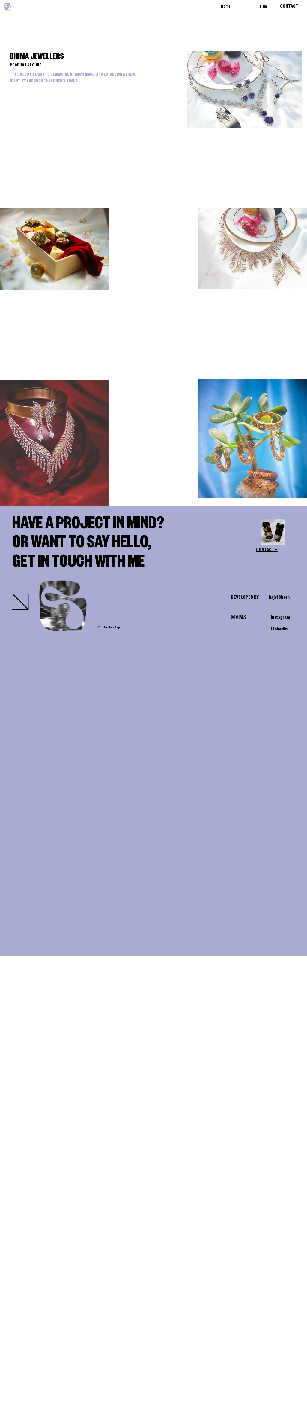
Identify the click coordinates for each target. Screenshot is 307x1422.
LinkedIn (279, 630)
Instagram (280, 618)
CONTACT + (291, 7)
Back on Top (112, 628)
